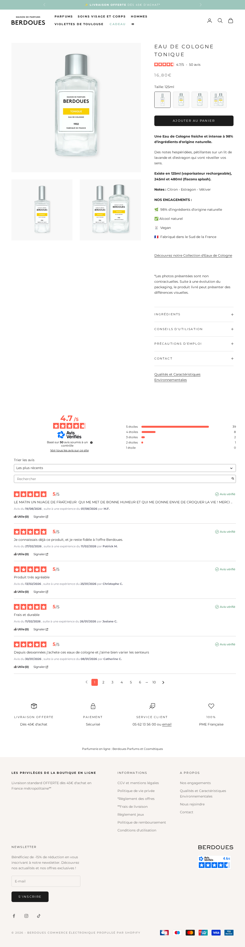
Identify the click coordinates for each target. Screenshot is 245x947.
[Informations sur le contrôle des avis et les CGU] (91, 442)
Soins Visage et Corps (102, 16)
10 (154, 682)
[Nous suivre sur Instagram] (26, 916)
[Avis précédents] (86, 682)
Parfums (64, 16)
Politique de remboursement (141, 822)
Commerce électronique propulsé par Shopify (94, 932)
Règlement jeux (130, 814)
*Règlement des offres (136, 799)
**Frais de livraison (132, 806)
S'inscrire (30, 896)
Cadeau (118, 24)
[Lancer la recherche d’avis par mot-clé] (233, 478)
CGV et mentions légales (138, 783)
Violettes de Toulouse (79, 24)
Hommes (139, 16)
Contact (186, 812)
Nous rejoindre (192, 804)
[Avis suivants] (163, 682)
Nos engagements (195, 783)
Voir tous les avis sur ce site (69, 450)
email (167, 724)
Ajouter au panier (194, 120)
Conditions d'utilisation (136, 830)
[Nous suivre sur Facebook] (13, 916)
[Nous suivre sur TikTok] (38, 916)
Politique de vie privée (136, 791)
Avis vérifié (227, 494)
